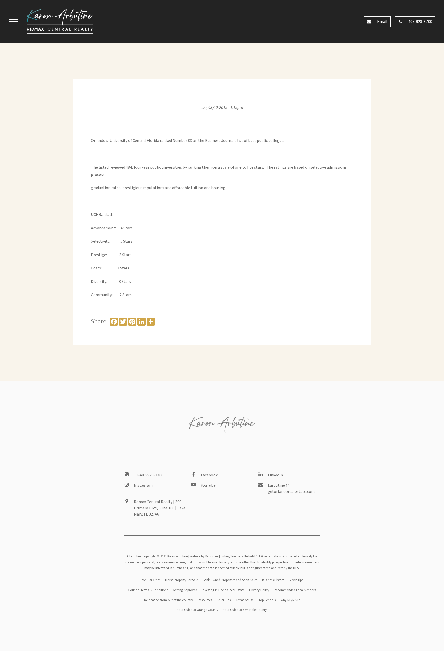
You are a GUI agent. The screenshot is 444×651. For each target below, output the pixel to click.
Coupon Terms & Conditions (148, 590)
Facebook (209, 475)
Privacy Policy (259, 590)
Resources (205, 600)
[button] (13, 22)
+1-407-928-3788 (148, 475)
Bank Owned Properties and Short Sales (230, 580)
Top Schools (267, 600)
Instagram (143, 485)
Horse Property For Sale (181, 580)
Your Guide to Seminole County (245, 610)
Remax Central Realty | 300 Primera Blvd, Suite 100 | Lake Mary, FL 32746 (160, 508)
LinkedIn (275, 475)
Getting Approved (185, 590)
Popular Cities (150, 580)
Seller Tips (224, 600)
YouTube (208, 485)
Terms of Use (244, 600)
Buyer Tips (296, 580)
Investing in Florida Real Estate (223, 590)
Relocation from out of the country (168, 600)
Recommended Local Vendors (295, 590)
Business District (273, 580)
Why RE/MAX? (290, 600)
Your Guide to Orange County (197, 610)
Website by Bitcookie (204, 556)
